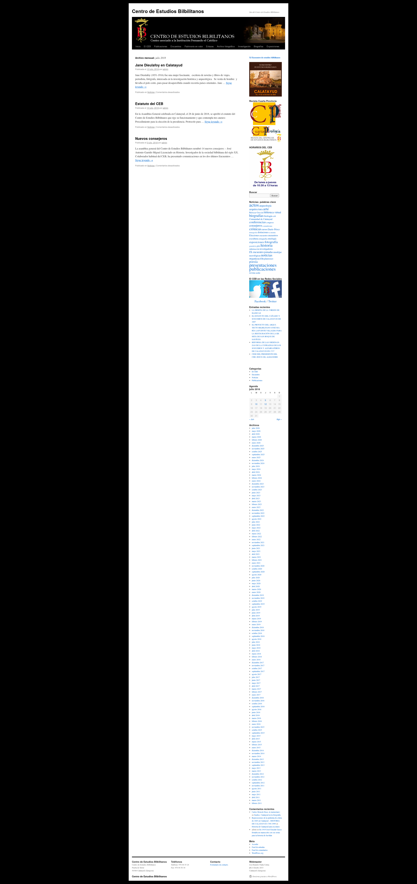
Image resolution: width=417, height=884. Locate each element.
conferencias (257, 222)
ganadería (252, 246)
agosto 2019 (256, 606)
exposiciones (256, 242)
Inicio (138, 46)
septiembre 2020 (258, 571)
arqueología (265, 205)
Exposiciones (273, 46)
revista (252, 272)
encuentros (273, 235)
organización (256, 258)
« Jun (251, 419)
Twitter (272, 301)
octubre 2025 (257, 451)
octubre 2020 (257, 568)
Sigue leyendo (213, 121)
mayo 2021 (256, 551)
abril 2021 (256, 554)
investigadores (266, 248)
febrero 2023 (257, 504)
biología (268, 215)
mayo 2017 (256, 683)
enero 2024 (256, 480)
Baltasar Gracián (256, 212)
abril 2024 (256, 472)
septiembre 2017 (258, 671)
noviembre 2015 (258, 727)
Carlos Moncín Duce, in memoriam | (266, 812)
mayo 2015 (256, 735)
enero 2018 (256, 659)
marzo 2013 (256, 771)
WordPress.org (257, 853)
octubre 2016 (257, 703)
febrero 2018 (257, 656)
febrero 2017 (257, 691)
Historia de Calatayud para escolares (266, 826)
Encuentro (256, 374)
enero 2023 (256, 507)
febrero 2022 (257, 536)
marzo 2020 (256, 589)
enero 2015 (256, 747)
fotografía (271, 241)
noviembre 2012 (258, 776)
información (254, 249)
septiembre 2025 (258, 454)
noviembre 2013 (258, 762)
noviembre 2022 (258, 513)
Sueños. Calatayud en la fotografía (267, 815)
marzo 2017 (256, 689)
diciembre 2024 (258, 460)
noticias (266, 255)
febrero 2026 (257, 439)
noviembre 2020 (258, 565)
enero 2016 (256, 724)
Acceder (255, 844)
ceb (274, 216)
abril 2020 (256, 586)
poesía (253, 261)
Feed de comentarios (260, 850)
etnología (272, 238)
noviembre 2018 (258, 630)
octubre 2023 (257, 489)
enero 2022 (256, 539)
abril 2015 (256, 738)
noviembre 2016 (258, 700)
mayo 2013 (256, 768)
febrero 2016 (257, 721)
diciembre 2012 (258, 773)
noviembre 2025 (258, 448)
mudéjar (277, 252)
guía (258, 246)
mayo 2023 (256, 495)
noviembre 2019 (258, 598)
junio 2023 (256, 492)
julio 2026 (256, 428)
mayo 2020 (256, 583)
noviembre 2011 (258, 785)
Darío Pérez (274, 229)
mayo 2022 (256, 527)
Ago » (279, 419)
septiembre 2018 (258, 636)
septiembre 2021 (258, 545)
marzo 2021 (256, 557)
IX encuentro (256, 252)
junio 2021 (256, 548)
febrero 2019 (257, 621)
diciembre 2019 (258, 595)
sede (258, 272)
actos (254, 205)
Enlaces (210, 46)
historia (267, 245)
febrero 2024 (257, 478)
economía (272, 232)
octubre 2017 (257, 668)
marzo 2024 (256, 475)
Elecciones (254, 235)
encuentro (263, 235)
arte (266, 208)
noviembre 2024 (258, 463)
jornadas (268, 252)
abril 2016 (256, 715)
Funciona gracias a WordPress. (264, 876)
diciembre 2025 (258, 445)
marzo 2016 (256, 718)
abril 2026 (256, 434)
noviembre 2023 (258, 486)
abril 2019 (256, 615)
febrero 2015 (257, 744)
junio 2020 (256, 580)
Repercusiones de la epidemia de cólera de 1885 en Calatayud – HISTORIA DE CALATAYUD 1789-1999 (267, 820)
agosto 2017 (256, 674)
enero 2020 (256, 592)
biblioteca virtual (272, 212)
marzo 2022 (256, 533)
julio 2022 (256, 521)
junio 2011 (256, 791)
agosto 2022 (256, 519)
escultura (253, 238)
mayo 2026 (256, 431)
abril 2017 (256, 686)
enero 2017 (256, 694)
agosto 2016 (256, 709)
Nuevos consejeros (151, 138)
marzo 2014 (256, 756)
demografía (253, 232)
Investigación (244, 46)
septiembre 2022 (258, 516)
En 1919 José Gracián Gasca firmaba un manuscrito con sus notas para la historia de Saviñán (266, 832)
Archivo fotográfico (226, 46)
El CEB (147, 46)
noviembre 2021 (258, 542)
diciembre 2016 (258, 697)
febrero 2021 (257, 560)
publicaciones (262, 269)
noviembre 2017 (258, 665)
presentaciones (263, 265)
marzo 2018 (256, 653)
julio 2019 (256, 609)
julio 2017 (256, 677)
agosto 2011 (256, 788)
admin (165, 69)
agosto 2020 (256, 574)
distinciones (263, 232)
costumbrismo (267, 226)
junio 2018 (256, 645)
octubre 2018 (257, 633)
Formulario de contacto (219, 864)
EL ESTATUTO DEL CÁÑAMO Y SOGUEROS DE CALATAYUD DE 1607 (266, 319)
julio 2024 (256, 466)
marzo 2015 (256, 741)
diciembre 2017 (258, 662)
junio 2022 (256, 524)
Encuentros (176, 46)
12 (265, 404)
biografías (256, 215)
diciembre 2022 (258, 510)
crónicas (255, 228)
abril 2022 (256, 530)
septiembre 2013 (258, 765)
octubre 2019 (257, 601)
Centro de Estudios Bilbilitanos (168, 10)
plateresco (268, 258)
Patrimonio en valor (194, 46)
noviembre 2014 (258, 753)
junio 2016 (256, 712)
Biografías (258, 46)
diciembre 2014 (258, 750)
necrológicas (255, 255)
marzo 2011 (256, 800)
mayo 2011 (256, 794)
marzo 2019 (256, 618)
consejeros (255, 225)
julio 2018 (256, 642)
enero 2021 (256, 562)
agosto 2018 (256, 639)
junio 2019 (256, 612)
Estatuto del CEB (149, 103)
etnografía (263, 238)
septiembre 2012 (258, 782)
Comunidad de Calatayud (260, 219)
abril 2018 (256, 650)
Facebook (260, 301)
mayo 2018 (256, 647)
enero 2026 (256, 442)
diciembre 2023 (258, 483)
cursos (264, 229)
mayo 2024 (256, 469)
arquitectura (256, 209)
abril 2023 (256, 498)
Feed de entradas (258, 847)
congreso (270, 222)
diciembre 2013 (258, 759)
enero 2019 (256, 624)
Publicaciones (160, 46)
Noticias (151, 92)
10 (256, 404)
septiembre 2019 (258, 604)
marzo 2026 (256, 436)
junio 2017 (256, 680)
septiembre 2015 (258, 732)
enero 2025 (256, 457)
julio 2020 (256, 577)
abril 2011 (256, 797)
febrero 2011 (257, 803)
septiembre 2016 (258, 706)
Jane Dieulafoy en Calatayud (158, 65)
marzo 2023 (256, 501)
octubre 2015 (257, 730)
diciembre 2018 (258, 627)
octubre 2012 (257, 779)
